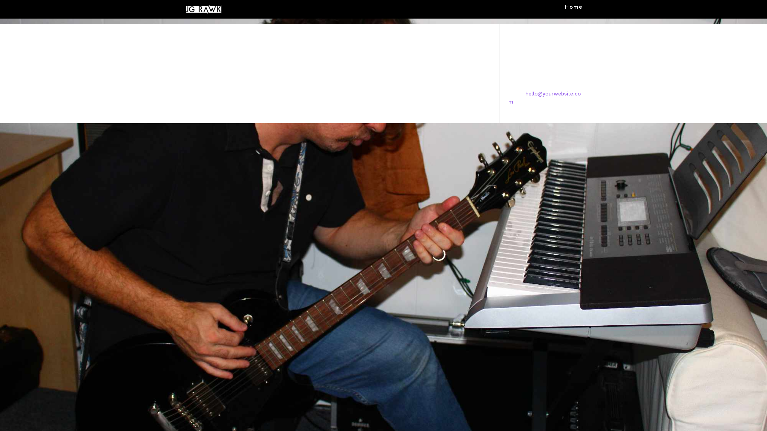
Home (574, 7)
